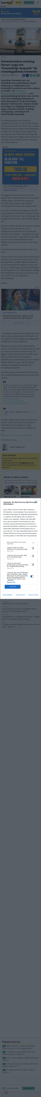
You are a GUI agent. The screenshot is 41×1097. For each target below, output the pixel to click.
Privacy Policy (33, 595)
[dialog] (20, 548)
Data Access (20, 595)
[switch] (32, 548)
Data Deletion (8, 595)
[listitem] (20, 542)
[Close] (36, 502)
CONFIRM (12, 586)
